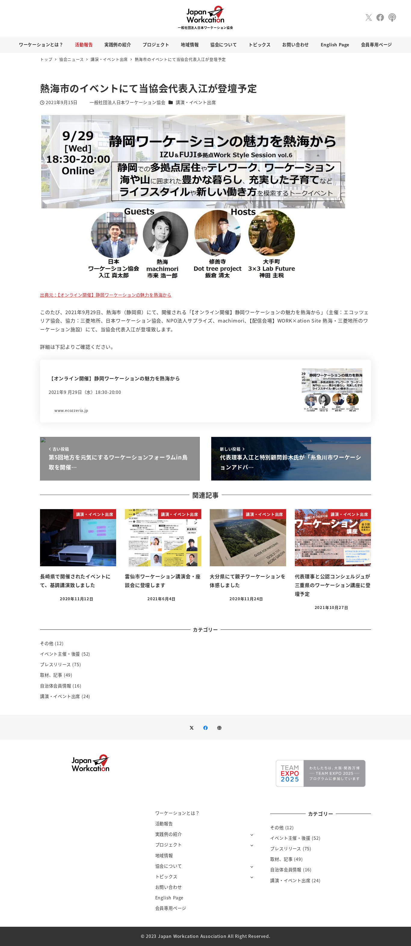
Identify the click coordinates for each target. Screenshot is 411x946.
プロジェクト (168, 845)
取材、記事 (51, 675)
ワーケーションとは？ (177, 813)
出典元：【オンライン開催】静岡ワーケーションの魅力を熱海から (106, 295)
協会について (168, 866)
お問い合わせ (168, 887)
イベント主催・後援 (60, 654)
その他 (46, 643)
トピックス (166, 876)
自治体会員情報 (55, 686)
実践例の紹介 (168, 834)
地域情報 (164, 855)
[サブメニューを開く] (251, 834)
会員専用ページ (171, 908)
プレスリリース (55, 664)
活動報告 (164, 824)
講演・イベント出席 (196, 102)
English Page (169, 898)
